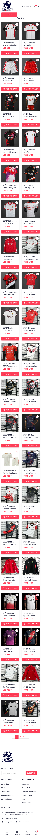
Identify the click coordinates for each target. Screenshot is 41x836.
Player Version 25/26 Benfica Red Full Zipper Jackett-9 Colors (30, 688)
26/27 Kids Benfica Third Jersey (8, 116)
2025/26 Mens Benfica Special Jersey (29, 366)
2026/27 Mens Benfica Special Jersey (9, 401)
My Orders (5, 784)
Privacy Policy (27, 795)
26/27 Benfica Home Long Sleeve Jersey (8, 259)
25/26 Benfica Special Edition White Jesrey (9, 615)
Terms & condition (29, 791)
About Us (25, 784)
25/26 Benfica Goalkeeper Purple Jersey (8, 651)
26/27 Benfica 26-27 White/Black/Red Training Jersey (30, 153)
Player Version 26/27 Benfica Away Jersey (29, 223)
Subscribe (31, 773)
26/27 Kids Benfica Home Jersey (29, 294)
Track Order (5, 791)
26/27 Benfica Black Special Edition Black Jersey (29, 189)
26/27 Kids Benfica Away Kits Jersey (30, 116)
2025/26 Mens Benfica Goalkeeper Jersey (29, 510)
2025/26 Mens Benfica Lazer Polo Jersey (9, 687)
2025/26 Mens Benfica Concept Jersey (10, 508)
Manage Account (8, 795)
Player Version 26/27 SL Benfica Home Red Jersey (10, 366)
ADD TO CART (11, 53)
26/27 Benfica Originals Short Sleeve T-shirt (29, 45)
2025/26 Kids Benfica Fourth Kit (30, 436)
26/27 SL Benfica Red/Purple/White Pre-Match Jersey (10, 189)
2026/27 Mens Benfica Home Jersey (29, 330)
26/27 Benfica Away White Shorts (8, 81)
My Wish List (6, 788)
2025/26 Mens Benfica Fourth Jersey (29, 473)
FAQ (23, 799)
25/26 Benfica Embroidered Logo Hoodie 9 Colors (8, 581)
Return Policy (27, 788)
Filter (9, 15)
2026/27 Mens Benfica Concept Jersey (30, 259)
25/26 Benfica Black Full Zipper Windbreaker (30, 580)
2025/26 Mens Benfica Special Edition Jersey (29, 722)
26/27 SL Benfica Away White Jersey (10, 223)
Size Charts (26, 803)
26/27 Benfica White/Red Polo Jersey (9, 45)
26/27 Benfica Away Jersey (8, 329)
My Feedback (6, 799)
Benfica (20, 18)
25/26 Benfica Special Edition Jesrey (29, 651)
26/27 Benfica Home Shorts (29, 79)
